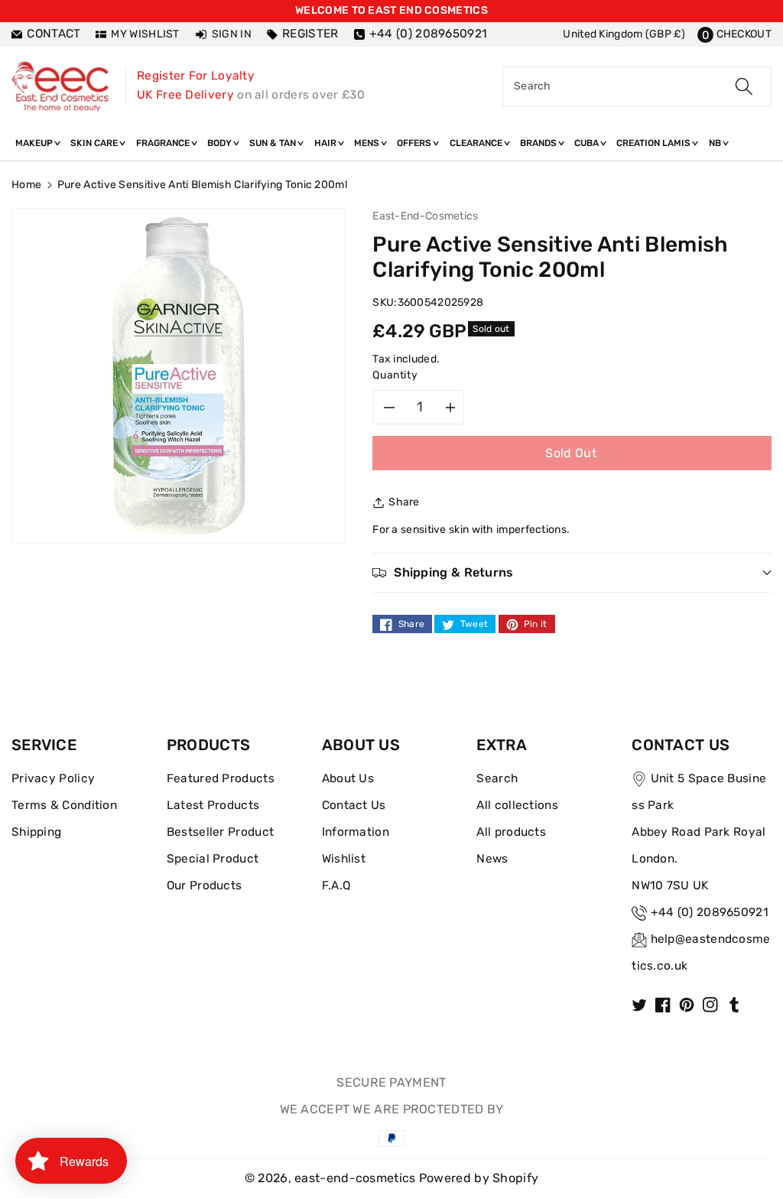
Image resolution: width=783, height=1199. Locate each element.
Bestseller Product (220, 832)
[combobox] (637, 86)
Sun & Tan (273, 143)
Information (355, 832)
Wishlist (344, 859)
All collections (517, 805)
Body (220, 143)
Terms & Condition (64, 805)
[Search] (744, 86)
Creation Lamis (654, 143)
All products (511, 832)
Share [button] (404, 502)
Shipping (36, 832)
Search (497, 778)
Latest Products (213, 805)
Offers (415, 143)
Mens (368, 143)
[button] (734, 34)
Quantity (394, 375)
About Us (348, 778)
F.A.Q (336, 885)
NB (716, 143)
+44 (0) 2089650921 (709, 912)
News (492, 859)
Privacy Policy (53, 778)
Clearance (477, 143)
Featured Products (221, 778)
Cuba (587, 143)
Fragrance (164, 143)
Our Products (204, 885)
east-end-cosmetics (354, 1178)
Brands (539, 143)
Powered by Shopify (478, 1178)
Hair (326, 143)
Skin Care (95, 143)
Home (26, 184)
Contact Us (354, 805)
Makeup (35, 143)
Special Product (213, 859)
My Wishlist (145, 34)
